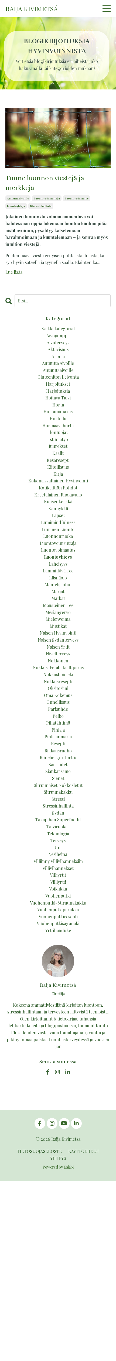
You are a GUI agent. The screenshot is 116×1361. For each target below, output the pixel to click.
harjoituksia (58, 391)
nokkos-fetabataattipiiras (58, 667)
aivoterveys (58, 342)
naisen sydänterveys (58, 640)
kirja (58, 474)
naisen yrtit (58, 647)
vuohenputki (58, 896)
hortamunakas (58, 411)
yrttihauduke (58, 930)
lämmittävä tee (58, 570)
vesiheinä (58, 854)
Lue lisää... (15, 272)
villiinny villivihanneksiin (58, 861)
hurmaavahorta (58, 425)
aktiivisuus (58, 349)
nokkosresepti (58, 681)
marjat (58, 591)
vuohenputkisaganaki (58, 923)
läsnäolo (58, 578)
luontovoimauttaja (47, 198)
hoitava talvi (58, 398)
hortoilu (58, 418)
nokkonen (58, 660)
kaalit (58, 453)
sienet (58, 778)
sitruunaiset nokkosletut (58, 785)
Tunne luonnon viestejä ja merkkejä (44, 183)
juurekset (58, 446)
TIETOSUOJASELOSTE (39, 1151)
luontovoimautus (76, 198)
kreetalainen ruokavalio (58, 495)
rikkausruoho (58, 750)
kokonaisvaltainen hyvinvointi (58, 480)
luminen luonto (58, 529)
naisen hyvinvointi (58, 633)
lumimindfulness (58, 522)
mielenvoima (58, 619)
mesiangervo (58, 612)
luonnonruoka (58, 536)
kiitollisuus (58, 467)
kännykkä (58, 508)
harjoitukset (58, 384)
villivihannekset (58, 868)
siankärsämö (58, 771)
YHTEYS (58, 1158)
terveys (58, 840)
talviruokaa (58, 826)
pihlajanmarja (58, 736)
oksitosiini (58, 688)
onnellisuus (58, 702)
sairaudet (58, 764)
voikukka (58, 889)
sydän (58, 813)
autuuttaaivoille (18, 198)
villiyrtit (58, 875)
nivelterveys (58, 653)
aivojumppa (58, 335)
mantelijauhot (58, 584)
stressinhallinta (41, 206)
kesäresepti (58, 460)
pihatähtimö (58, 723)
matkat (58, 598)
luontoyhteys (16, 206)
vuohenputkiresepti (58, 916)
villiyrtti (58, 882)
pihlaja (58, 730)
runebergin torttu (58, 757)
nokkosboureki (58, 674)
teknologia (58, 833)
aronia (58, 356)
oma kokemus (58, 695)
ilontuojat (58, 432)
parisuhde (58, 709)
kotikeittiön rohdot (58, 488)
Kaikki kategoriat (58, 328)
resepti (58, 743)
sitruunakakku (58, 792)
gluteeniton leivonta (58, 377)
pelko (58, 716)
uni (58, 847)
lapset (58, 515)
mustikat (58, 626)
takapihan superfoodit (58, 819)
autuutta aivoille (58, 363)
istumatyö (58, 439)
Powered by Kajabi (58, 1167)
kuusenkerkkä (58, 501)
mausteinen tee (58, 605)
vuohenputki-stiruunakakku (58, 903)
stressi (58, 799)
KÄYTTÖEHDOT (83, 1151)
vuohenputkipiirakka (58, 909)
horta (58, 405)
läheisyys (58, 564)
